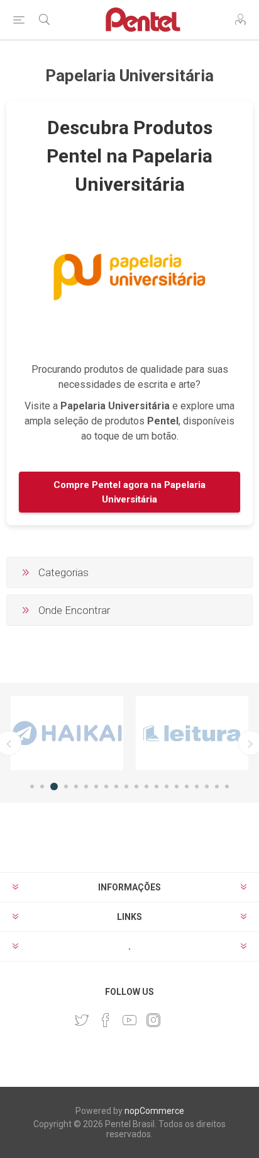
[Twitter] (82, 1020)
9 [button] (116, 786)
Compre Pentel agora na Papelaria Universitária (129, 492)
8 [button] (106, 786)
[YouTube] (129, 1020)
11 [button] (136, 786)
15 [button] (177, 786)
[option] (67, 733)
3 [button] (54, 786)
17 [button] (197, 786)
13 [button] (156, 786)
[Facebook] (106, 1020)
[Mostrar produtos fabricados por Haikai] (67, 733)
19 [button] (217, 786)
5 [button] (76, 786)
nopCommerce (154, 1111)
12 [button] (146, 786)
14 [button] (166, 786)
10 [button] (126, 786)
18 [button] (207, 786)
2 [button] (42, 786)
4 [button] (66, 786)
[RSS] (177, 1016)
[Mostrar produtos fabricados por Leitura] (192, 733)
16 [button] (187, 786)
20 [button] (227, 786)
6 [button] (86, 786)
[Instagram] (153, 1020)
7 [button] (96, 786)
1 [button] (32, 786)
